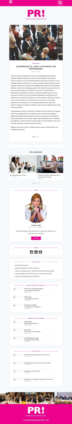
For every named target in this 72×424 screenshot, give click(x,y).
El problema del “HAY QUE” (32, 371)
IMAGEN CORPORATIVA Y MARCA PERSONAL (27, 268)
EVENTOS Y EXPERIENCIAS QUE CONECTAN (27, 276)
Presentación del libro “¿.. (32, 322)
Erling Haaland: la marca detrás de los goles (37, 363)
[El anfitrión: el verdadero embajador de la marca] (18, 381)
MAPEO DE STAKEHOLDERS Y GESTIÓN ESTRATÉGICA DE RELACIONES (34, 271)
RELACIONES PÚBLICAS (21, 265)
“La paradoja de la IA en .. (32, 297)
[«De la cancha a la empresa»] (18, 332)
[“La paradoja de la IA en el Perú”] (18, 299)
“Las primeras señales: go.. (33, 289)
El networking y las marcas (18, 175)
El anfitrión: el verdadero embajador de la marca (38, 379)
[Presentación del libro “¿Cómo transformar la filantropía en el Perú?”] (18, 324)
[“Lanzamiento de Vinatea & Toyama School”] (18, 307)
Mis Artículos (36, 63)
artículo (38, 136)
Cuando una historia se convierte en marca (37, 354)
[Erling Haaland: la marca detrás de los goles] (18, 365)
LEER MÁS (36, 238)
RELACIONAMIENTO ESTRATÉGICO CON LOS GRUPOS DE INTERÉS (33, 274)
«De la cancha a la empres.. (32, 330)
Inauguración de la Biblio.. (32, 339)
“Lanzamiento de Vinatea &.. (32, 306)
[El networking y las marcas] (22, 164)
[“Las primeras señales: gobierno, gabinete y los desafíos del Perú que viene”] (18, 291)
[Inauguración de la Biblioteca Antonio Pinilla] (18, 340)
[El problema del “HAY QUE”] (18, 373)
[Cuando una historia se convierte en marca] (18, 357)
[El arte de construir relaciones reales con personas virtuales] (49, 164)
